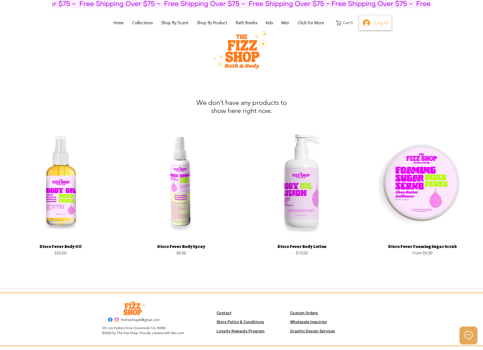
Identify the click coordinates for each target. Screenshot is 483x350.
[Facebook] (110, 320)
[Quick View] (60, 182)
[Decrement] (7, 264)
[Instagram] (116, 320)
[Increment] (113, 264)
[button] (142, 23)
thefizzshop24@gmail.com (140, 320)
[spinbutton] (60, 264)
